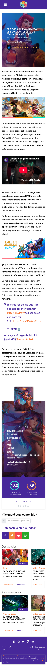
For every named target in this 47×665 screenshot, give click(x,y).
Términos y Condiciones (11, 647)
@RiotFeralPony (16, 312)
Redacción (21, 584)
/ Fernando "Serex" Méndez (25, 47)
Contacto (41, 650)
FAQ (3, 650)
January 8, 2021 (25, 339)
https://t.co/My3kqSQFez (27, 321)
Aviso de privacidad (37, 647)
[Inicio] (23, 4)
